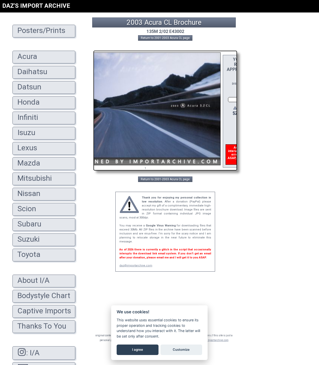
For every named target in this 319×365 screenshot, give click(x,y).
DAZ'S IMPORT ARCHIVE (36, 5)
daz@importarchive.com (135, 265)
